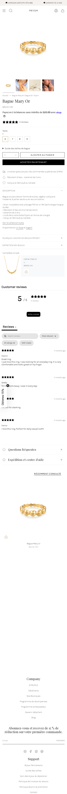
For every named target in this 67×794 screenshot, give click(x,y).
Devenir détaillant (33, 712)
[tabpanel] (33, 384)
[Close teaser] (7, 385)
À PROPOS (33, 685)
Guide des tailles (33, 770)
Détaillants (33, 690)
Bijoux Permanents (34, 765)
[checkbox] (26, 343)
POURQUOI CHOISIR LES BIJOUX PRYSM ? (21, 238)
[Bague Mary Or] (33, 509)
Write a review (33, 314)
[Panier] (62, 10)
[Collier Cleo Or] (11, 266)
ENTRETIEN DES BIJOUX (13, 245)
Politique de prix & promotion (33, 787)
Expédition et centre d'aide (26, 460)
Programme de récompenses (33, 701)
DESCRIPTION (8, 190)
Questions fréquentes (22, 449)
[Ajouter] (26, 271)
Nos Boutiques (33, 696)
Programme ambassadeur (33, 706)
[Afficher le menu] (4, 10)
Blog (33, 717)
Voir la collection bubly (13, 222)
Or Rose (19, 227)
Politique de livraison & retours (33, 781)
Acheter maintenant (33, 162)
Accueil (5, 95)
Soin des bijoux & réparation (33, 776)
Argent (29, 227)
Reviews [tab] (9, 326)
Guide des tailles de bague (17, 148)
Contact (33, 792)
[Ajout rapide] (6, 537)
